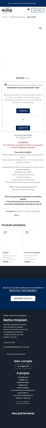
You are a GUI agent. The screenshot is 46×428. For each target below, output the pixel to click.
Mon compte (38, 10)
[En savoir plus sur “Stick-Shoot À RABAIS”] (41, 232)
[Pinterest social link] (25, 215)
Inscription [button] (23, 128)
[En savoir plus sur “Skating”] (20, 232)
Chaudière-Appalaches (17, 17)
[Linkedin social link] (28, 215)
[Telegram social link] (30, 215)
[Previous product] (3, 21)
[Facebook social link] (20, 215)
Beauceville (31, 17)
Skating (5, 253)
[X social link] (23, 215)
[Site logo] (7, 10)
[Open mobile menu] (23, 10)
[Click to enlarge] (5, 63)
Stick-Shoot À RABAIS (32, 253)
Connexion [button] (23, 111)
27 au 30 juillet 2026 (9, 259)
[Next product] (7, 21)
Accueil (4, 17)
